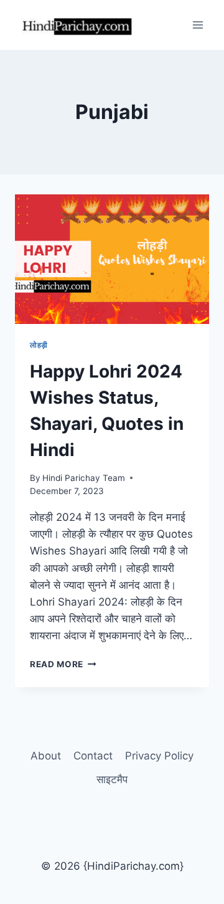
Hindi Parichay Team (83, 478)
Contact (93, 755)
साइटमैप (112, 779)
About (45, 755)
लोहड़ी (39, 345)
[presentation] (112, 259)
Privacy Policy (159, 755)
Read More (63, 664)
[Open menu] (197, 24)
